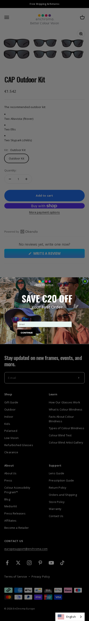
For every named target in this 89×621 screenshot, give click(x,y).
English (71, 617)
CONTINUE (26, 332)
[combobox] (70, 617)
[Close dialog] (85, 281)
